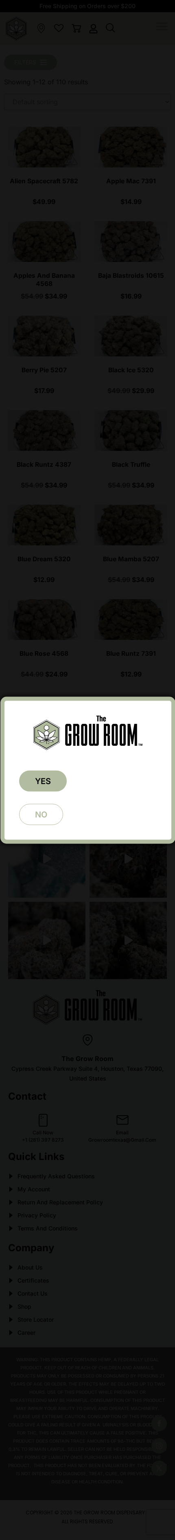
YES (43, 781)
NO (41, 814)
